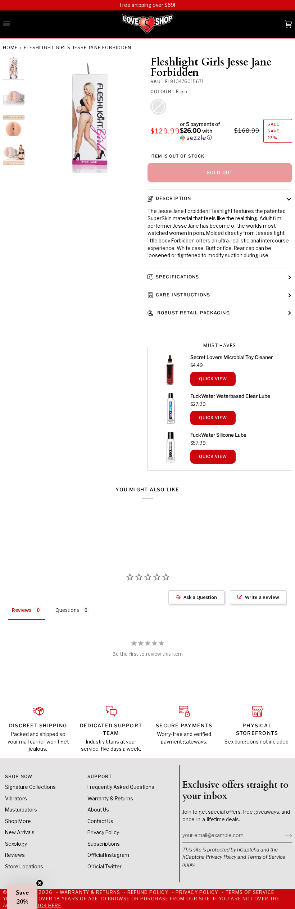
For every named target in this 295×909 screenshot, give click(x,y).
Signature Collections (30, 787)
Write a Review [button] (262, 597)
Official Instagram (108, 855)
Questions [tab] (67, 609)
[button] (206, 131)
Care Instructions (183, 294)
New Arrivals (20, 832)
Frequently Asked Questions (120, 787)
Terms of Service (266, 857)
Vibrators (16, 798)
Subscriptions (103, 844)
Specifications (177, 276)
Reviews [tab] (21, 609)
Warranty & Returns (110, 798)
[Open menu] (13, 24)
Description (173, 198)
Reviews (15, 855)
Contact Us (100, 821)
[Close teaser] (39, 883)
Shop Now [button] (19, 776)
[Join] (282, 835)
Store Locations (24, 866)
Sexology (16, 844)
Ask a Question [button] (200, 597)
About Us (98, 810)
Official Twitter (104, 866)
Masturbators (21, 810)
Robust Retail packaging (193, 312)
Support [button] (99, 776)
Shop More (18, 821)
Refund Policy (147, 892)
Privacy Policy (221, 857)
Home (10, 47)
